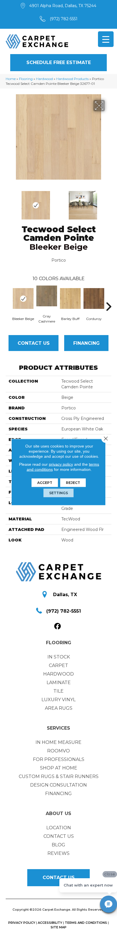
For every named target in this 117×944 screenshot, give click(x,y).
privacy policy (61, 464)
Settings (58, 493)
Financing (86, 343)
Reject (73, 483)
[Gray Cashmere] (46, 296)
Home (11, 79)
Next (108, 202)
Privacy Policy (21, 923)
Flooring (26, 79)
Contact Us (34, 343)
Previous (8, 202)
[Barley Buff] (70, 298)
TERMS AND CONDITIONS (86, 923)
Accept (44, 483)
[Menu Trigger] (106, 39)
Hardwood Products (72, 79)
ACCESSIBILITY (50, 923)
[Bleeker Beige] (23, 298)
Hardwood (44, 79)
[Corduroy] (94, 298)
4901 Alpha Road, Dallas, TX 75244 (62, 5)
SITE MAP (58, 927)
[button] (58, 62)
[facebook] (58, 626)
